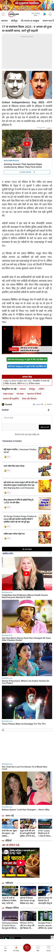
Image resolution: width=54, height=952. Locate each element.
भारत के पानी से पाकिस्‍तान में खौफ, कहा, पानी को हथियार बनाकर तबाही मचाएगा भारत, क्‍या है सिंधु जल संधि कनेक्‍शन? (9, 901)
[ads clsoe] (52, 937)
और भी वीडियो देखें (10, 845)
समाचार (4, 20)
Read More (13, 349)
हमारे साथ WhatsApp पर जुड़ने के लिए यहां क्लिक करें (27, 359)
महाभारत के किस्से (34, 393)
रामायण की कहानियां (11, 398)
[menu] (4, 14)
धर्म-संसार (20, 393)
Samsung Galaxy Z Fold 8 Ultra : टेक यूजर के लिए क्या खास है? (10, 925)
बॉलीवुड (14, 20)
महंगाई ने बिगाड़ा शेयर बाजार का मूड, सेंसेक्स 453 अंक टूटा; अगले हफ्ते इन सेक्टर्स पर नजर (27, 901)
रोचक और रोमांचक (29, 398)
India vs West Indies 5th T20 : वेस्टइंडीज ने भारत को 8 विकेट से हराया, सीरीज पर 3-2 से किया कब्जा (26, 382)
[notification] (49, 13)
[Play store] (44, 13)
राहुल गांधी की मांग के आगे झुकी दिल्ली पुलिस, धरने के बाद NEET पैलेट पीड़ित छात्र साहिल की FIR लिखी (27, 833)
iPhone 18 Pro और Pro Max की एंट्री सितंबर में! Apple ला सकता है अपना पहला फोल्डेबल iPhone (27, 925)
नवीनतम (9, 882)
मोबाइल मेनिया (12, 907)
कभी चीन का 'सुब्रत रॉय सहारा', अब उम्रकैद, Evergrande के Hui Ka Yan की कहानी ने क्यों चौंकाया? (9, 833)
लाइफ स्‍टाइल (8, 393)
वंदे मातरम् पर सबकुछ (30, 20)
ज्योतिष (41, 389)
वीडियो (8, 840)
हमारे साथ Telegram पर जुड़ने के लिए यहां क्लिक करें (27, 366)
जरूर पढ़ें (9, 815)
